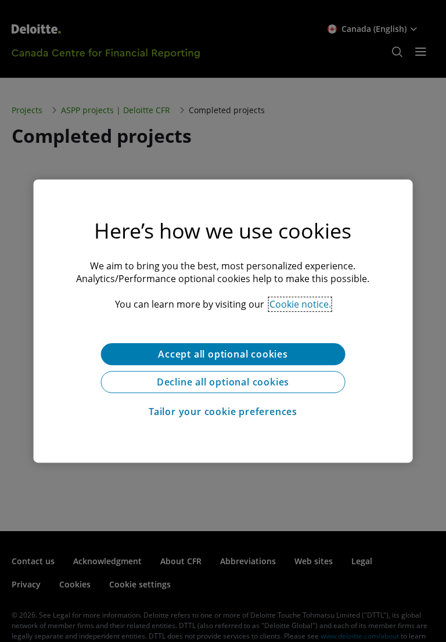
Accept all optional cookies (223, 354)
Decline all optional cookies (223, 382)
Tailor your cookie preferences (223, 411)
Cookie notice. (300, 304)
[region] (223, 321)
